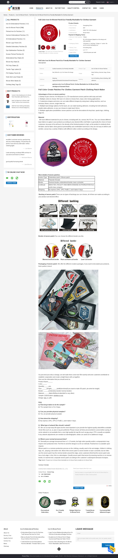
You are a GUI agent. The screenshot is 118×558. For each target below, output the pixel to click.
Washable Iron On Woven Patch (69, 460)
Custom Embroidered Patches (16, 35)
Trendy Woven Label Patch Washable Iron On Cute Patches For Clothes (90, 511)
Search (87, 2)
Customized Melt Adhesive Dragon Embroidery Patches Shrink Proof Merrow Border (105, 511)
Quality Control (73, 8)
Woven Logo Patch (12, 43)
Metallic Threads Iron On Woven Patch (51, 460)
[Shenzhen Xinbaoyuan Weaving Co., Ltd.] (14, 8)
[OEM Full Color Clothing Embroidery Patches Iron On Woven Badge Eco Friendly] (7, 107)
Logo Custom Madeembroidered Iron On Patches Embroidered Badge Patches (61, 533)
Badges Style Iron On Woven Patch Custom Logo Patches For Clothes (75, 511)
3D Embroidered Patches (14, 39)
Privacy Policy (25, 556)
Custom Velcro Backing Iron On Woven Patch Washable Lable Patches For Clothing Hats (21, 96)
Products (39, 8)
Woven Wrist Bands (12, 81)
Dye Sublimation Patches (14, 50)
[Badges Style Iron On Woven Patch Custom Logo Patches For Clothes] (74, 502)
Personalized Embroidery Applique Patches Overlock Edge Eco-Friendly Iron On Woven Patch (45, 511)
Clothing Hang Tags (12, 84)
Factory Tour (60, 8)
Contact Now (74, 56)
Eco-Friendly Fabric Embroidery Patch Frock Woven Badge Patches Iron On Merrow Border (59, 511)
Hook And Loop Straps (13, 77)
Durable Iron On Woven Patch (85, 460)
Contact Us (86, 8)
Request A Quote (100, 2)
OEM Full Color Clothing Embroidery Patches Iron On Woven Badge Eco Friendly (21, 107)
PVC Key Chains (11, 65)
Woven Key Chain (11, 62)
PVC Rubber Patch (12, 73)
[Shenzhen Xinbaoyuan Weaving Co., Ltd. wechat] (18, 178)
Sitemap (6, 546)
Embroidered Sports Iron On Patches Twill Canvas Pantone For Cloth (32, 533)
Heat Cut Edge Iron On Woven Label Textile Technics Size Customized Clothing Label (20, 102)
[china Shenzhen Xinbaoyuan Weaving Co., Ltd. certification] (11, 123)
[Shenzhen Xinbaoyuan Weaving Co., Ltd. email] (8, 178)
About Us (49, 8)
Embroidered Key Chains (14, 58)
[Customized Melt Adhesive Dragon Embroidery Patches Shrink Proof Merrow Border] (105, 502)
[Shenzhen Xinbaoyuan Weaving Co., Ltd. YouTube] (8, 2)
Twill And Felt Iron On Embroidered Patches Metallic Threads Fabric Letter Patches (33, 543)
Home (31, 8)
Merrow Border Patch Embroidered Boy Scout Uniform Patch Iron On (33, 538)
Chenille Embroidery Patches (15, 46)
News (95, 8)
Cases (102, 8)
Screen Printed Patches (14, 54)
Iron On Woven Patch (22, 15)
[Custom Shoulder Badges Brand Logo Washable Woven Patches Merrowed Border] (49, 33)
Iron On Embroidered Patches (15, 24)
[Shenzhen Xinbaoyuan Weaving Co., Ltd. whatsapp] (13, 178)
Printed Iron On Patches (14, 31)
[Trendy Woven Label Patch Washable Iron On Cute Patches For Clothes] (90, 502)
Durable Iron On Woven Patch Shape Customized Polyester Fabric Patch (59, 538)
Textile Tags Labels (12, 69)
